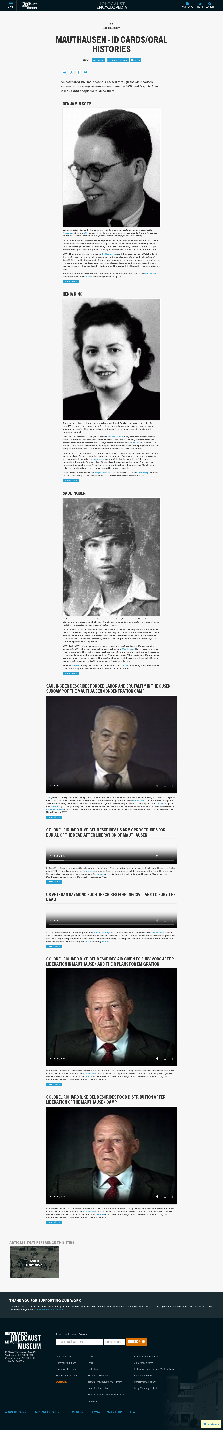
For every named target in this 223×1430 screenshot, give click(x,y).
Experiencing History (145, 1381)
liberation (136, 60)
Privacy (95, 1411)
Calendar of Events (66, 1369)
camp (87, 1076)
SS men (105, 941)
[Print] (65, 72)
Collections (93, 1369)
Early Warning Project (145, 1388)
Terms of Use (76, 1411)
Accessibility (114, 1411)
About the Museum (17, 1411)
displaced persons (55, 809)
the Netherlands (109, 254)
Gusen (88, 941)
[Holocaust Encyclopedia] (111, 5)
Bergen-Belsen (101, 472)
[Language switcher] (85, 72)
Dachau (125, 665)
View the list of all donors (49, 1309)
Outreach (92, 1401)
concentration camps (117, 60)
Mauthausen (98, 60)
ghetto (136, 442)
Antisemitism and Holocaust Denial (105, 1394)
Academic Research (97, 1375)
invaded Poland (115, 437)
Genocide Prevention (98, 1388)
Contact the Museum (48, 1411)
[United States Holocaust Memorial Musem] (23, 1340)
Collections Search (143, 1362)
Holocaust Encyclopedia (146, 1356)
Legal (132, 1411)
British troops (143, 472)
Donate (61, 1381)
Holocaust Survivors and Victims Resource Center (160, 1369)
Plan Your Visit (63, 1356)
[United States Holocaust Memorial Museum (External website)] (29, 5)
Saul (48, 797)
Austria (89, 276)
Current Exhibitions (66, 1362)
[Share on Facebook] (78, 72)
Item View (70, 281)
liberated (76, 665)
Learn (90, 1356)
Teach (90, 1362)
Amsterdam (68, 233)
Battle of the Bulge (101, 932)
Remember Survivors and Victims (104, 1381)
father (86, 233)
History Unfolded (143, 1375)
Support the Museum (66, 1375)
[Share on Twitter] (71, 72)
